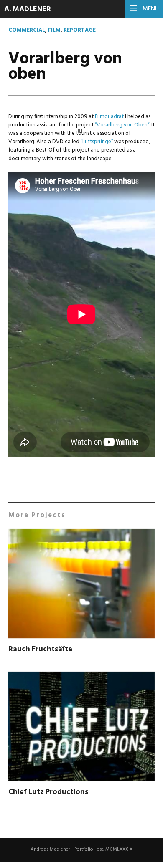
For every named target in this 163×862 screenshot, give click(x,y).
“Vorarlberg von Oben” (122, 125)
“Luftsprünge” (97, 141)
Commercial (26, 30)
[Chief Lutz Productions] (81, 728)
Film (54, 30)
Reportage (80, 30)
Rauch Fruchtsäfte (40, 649)
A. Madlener (27, 9)
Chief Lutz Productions (48, 792)
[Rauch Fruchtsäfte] (81, 585)
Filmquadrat (109, 116)
